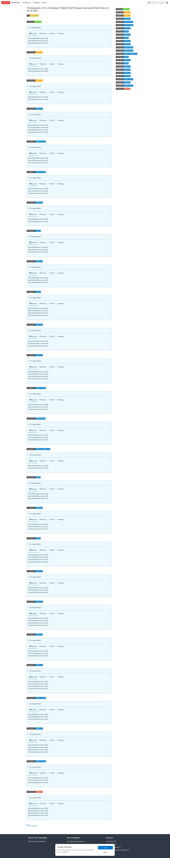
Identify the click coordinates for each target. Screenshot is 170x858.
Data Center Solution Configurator (116, 850)
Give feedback (33, 826)
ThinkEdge (36, 2)
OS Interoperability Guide (75, 841)
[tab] (33, 34)
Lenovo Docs (110, 841)
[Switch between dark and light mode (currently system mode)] (167, 2)
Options (44, 2)
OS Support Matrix (35, 27)
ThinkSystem (26, 2)
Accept (105, 847)
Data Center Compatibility (36, 841)
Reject (105, 852)
